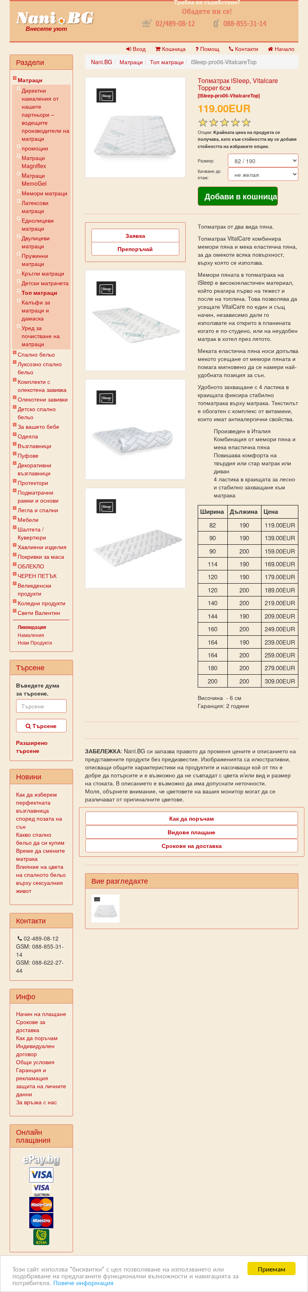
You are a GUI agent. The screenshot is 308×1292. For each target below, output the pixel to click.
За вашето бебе (38, 426)
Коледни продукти (41, 603)
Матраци (30, 80)
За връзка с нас (36, 1102)
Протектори (33, 483)
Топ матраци (39, 292)
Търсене (44, 726)
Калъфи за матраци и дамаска (36, 310)
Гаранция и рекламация (32, 1074)
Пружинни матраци (35, 260)
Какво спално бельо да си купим (40, 838)
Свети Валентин (39, 612)
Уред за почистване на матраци (41, 336)
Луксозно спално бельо (40, 368)
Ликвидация (32, 627)
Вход (138, 49)
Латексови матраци (35, 207)
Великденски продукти (34, 589)
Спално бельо (36, 354)
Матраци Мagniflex (34, 162)
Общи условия (35, 1062)
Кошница (173, 49)
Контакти (245, 49)
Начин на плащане (41, 1014)
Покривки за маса (41, 556)
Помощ (209, 49)
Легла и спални (38, 510)
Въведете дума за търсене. (37, 689)
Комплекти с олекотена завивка (42, 385)
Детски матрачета (45, 283)
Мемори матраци (44, 193)
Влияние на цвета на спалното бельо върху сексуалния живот (41, 878)
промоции (35, 148)
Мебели (28, 519)
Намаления (31, 634)
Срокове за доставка (30, 1026)
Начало (283, 49)
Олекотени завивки (43, 399)
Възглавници (34, 446)
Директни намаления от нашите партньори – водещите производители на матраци (45, 114)
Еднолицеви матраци (38, 224)
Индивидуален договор (35, 1050)
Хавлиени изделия (42, 547)
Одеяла (28, 436)
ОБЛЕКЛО (31, 566)
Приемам (272, 1269)
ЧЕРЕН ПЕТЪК (37, 576)
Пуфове (28, 455)
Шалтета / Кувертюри (32, 533)
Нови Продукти (35, 642)
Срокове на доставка (192, 846)
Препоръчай (135, 249)
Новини (28, 776)
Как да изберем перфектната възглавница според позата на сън (39, 810)
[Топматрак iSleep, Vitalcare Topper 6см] (135, 127)
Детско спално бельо (37, 413)
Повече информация (83, 1282)
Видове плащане (191, 832)
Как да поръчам (37, 1038)
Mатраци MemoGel (34, 179)
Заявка (135, 235)
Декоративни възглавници (34, 469)
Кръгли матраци (43, 273)
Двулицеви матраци (36, 242)
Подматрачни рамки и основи (38, 496)
